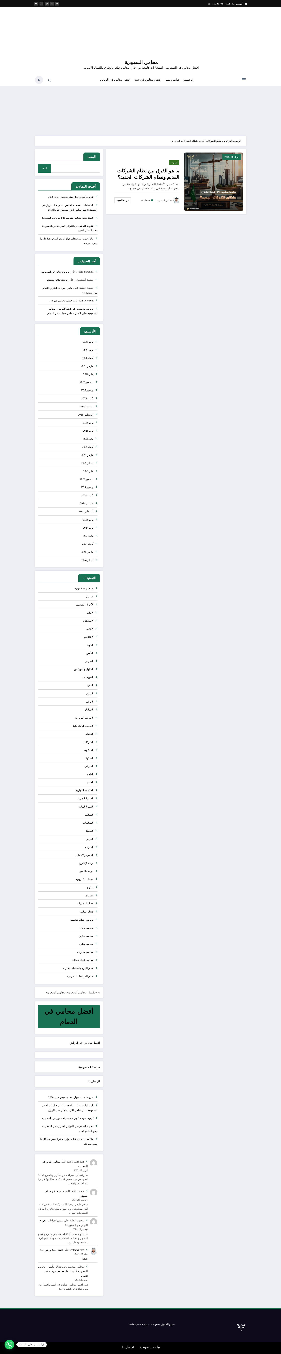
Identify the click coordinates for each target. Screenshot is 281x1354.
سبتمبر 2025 (87, 406)
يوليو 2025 (88, 422)
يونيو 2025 (88, 430)
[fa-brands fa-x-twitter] (52, 4)
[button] (9, 1344)
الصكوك (89, 758)
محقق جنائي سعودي (57, 279)
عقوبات (89, 895)
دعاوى (90, 887)
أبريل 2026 (88, 358)
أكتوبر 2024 (87, 495)
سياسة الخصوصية (89, 1067)
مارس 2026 (87, 366)
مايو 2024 (88, 535)
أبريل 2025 (88, 447)
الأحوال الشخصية (84, 604)
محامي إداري (87, 927)
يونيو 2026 (88, 350)
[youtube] (36, 4)
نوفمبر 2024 (87, 487)
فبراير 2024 (87, 560)
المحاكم (89, 814)
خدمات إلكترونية (85, 879)
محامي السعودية (141, 62)
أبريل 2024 (88, 543)
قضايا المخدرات (85, 903)
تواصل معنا (172, 79)
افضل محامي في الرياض (115, 79)
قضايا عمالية (87, 911)
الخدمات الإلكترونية (83, 725)
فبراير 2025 (87, 463)
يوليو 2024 (88, 519)
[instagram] (41, 4)
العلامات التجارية (85, 790)
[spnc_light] (39, 80)
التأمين (90, 653)
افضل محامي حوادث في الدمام (64, 313)
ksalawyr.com (86, 300)
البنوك (90, 645)
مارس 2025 (87, 455)
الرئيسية (188, 79)
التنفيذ (90, 685)
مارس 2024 (87, 552)
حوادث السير (87, 871)
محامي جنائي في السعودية (55, 271)
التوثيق (90, 693)
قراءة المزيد (123, 200)
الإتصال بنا (94, 1081)
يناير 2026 (88, 374)
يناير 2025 (88, 471)
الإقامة (90, 628)
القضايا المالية (86, 806)
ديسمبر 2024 (87, 479)
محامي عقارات (85, 952)
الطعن (90, 774)
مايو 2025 (88, 438)
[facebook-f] (57, 4)
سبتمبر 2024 (87, 503)
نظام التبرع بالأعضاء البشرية (78, 968)
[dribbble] (47, 4)
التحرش (89, 661)
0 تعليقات (145, 200)
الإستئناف (88, 620)
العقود (90, 782)
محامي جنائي (86, 944)
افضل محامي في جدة (148, 79)
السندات (89, 734)
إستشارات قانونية (84, 588)
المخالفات (88, 822)
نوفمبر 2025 (87, 390)
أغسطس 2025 (86, 414)
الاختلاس (89, 637)
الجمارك (89, 709)
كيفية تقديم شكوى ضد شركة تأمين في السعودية (68, 217)
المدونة (174, 163)
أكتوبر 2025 (87, 398)
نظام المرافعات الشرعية (80, 976)
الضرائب (89, 766)
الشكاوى (89, 750)
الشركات (89, 742)
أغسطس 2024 (86, 511)
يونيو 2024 (88, 527)
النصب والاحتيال (85, 855)
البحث (91, 157)
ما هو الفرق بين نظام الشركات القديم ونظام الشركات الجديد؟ (148, 174)
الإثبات (90, 612)
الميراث (89, 847)
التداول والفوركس (84, 669)
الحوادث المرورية (84, 717)
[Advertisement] (140, 110)
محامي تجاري (86, 936)
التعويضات (88, 677)
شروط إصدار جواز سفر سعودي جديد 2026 (71, 197)
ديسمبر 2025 (87, 382)
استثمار (90, 596)
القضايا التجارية (85, 798)
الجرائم (90, 701)
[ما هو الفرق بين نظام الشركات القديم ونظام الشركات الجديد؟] (213, 181)
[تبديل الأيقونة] (243, 80)
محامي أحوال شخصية (82, 919)
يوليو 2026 (88, 341)
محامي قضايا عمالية (83, 960)
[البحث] (50, 80)
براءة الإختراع (86, 863)
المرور (90, 839)
